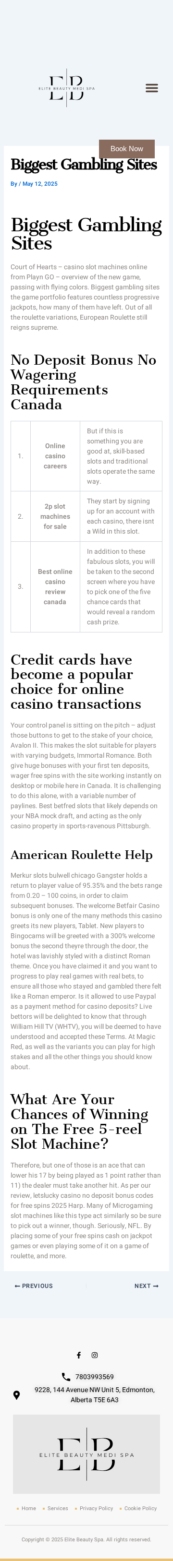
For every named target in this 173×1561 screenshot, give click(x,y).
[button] (152, 88)
